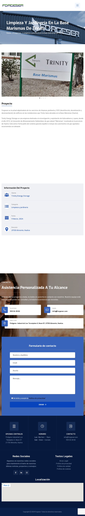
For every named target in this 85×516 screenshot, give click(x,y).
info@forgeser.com (71, 437)
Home (8, 33)
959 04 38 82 (15, 311)
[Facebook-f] (15, 472)
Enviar (41, 405)
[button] (4, 74)
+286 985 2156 (15, 252)
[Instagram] (26, 472)
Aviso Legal (64, 461)
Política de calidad (63, 466)
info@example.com (17, 256)
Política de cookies (64, 469)
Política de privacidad (37, 398)
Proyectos (17, 33)
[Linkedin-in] (21, 472)
